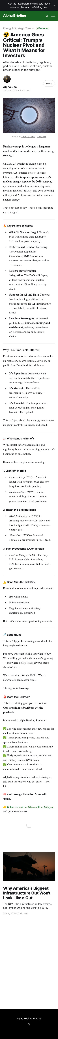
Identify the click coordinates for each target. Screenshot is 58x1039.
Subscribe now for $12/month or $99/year (30, 807)
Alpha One (10, 87)
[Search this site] (47, 15)
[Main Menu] (53, 16)
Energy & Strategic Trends (18, 28)
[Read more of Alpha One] (7, 79)
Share (49, 83)
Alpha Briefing (14, 15)
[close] (54, 5)
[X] (29, 1024)
